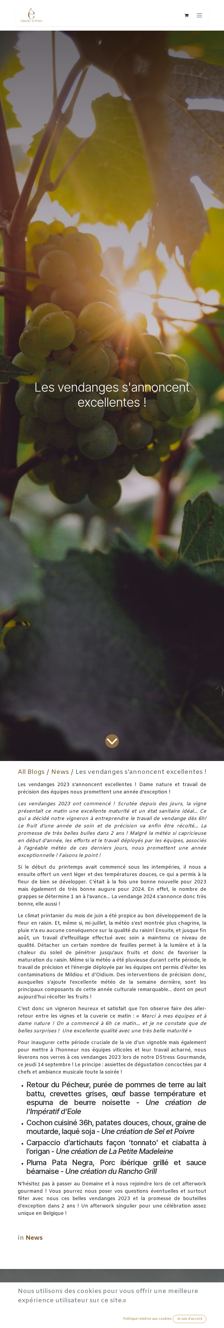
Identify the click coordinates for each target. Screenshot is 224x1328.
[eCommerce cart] (186, 15)
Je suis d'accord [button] (189, 1319)
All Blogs (31, 772)
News (60, 772)
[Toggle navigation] (199, 15)
